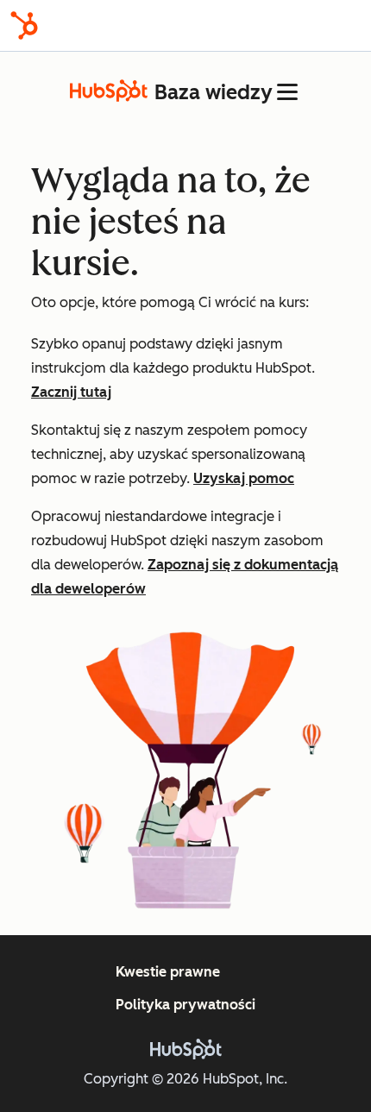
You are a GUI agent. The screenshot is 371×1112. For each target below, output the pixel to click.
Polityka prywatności (185, 1004)
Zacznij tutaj (71, 392)
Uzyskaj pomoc (243, 478)
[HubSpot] (24, 25)
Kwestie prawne (168, 972)
